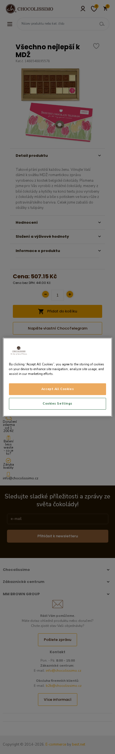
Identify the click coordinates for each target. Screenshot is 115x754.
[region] (57, 376)
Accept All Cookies (57, 389)
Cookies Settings (57, 403)
